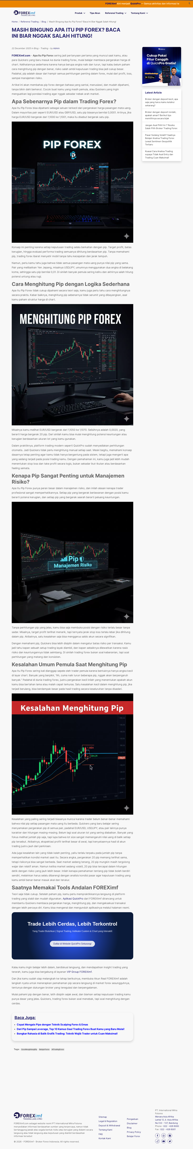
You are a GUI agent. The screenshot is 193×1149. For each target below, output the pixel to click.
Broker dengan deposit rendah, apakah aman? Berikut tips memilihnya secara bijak (160, 115)
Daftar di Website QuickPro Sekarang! (72, 944)
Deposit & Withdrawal (109, 1125)
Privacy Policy (134, 1132)
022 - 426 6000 (171, 1126)
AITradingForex (58, 1049)
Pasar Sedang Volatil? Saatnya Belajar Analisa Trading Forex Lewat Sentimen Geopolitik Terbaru (160, 140)
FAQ (101, 1134)
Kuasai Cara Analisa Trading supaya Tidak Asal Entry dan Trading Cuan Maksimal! (159, 154)
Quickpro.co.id (161, 3)
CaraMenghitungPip (29, 1049)
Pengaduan (132, 1119)
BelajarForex (44, 1049)
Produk (78, 13)
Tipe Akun (95, 13)
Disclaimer (132, 1123)
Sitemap (103, 1117)
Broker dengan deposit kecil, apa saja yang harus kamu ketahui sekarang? (161, 102)
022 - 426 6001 (168, 1129)
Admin (56, 48)
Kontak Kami (105, 1138)
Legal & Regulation (108, 1121)
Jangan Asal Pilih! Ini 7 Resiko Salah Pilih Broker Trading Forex (161, 127)
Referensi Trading (114, 13)
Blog (44, 21)
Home (15, 21)
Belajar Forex (133, 1136)
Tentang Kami (138, 13)
